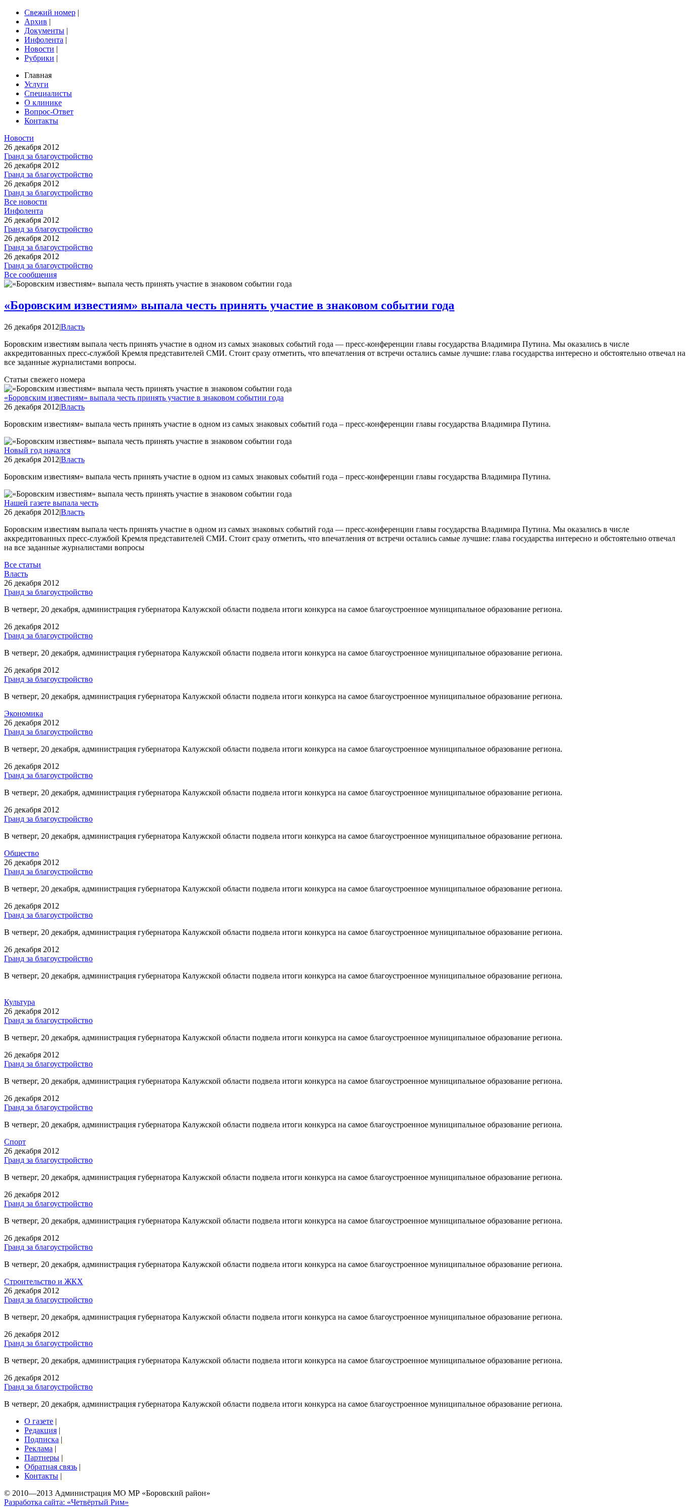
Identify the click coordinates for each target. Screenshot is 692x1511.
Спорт (15, 1141)
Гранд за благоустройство (48, 156)
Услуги (36, 84)
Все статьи (22, 564)
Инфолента (43, 39)
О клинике (43, 102)
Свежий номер (49, 12)
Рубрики (39, 58)
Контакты (41, 120)
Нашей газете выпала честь (51, 503)
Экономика (23, 713)
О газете (38, 1421)
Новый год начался (37, 450)
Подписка (41, 1439)
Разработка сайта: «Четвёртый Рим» (66, 1502)
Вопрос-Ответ (48, 111)
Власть (73, 326)
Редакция (40, 1430)
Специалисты (48, 93)
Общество (21, 853)
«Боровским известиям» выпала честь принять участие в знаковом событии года (229, 305)
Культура (19, 1002)
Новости (39, 49)
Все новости (25, 201)
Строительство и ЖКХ (43, 1281)
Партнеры (41, 1457)
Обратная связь (50, 1466)
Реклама (38, 1448)
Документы (44, 30)
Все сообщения (30, 274)
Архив (35, 21)
